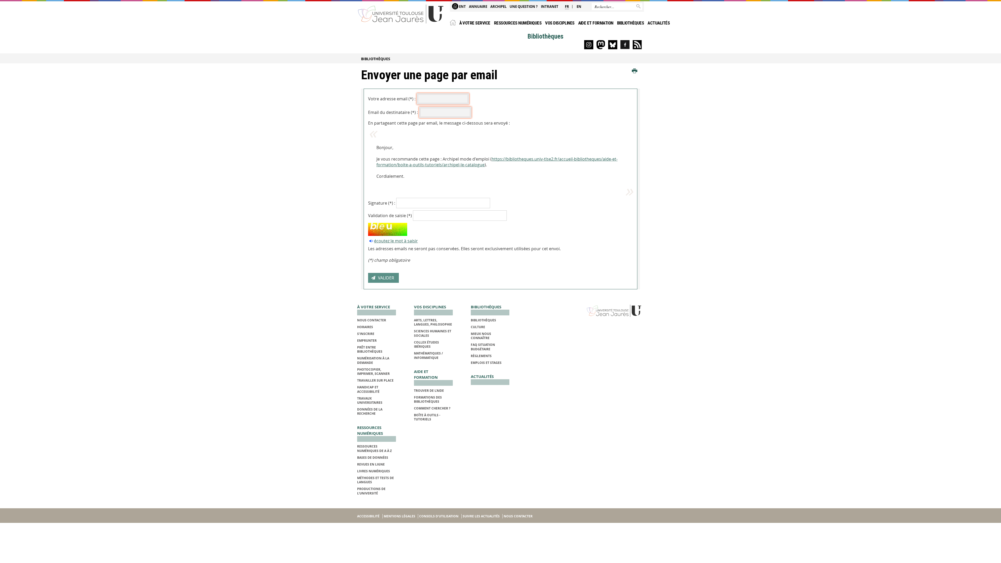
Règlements (481, 356)
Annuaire (478, 6)
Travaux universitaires (369, 400)
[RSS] (637, 44)
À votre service (474, 23)
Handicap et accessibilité (368, 389)
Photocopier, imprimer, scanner (373, 371)
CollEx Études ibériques (426, 344)
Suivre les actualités (481, 516)
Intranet (549, 6)
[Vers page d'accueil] (401, 13)
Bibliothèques (630, 23)
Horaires (365, 327)
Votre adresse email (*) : (392, 99)
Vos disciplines (559, 23)
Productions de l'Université (371, 491)
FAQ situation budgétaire (483, 346)
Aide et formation (595, 23)
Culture (478, 327)
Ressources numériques (517, 23)
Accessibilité (368, 516)
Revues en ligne (371, 464)
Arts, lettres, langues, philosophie (433, 322)
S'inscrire (365, 334)
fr (567, 6)
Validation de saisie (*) (390, 215)
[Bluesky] (612, 44)
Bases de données (372, 457)
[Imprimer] (634, 71)
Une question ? (524, 6)
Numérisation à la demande (373, 360)
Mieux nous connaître (481, 336)
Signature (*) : (381, 203)
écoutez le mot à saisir (396, 241)
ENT (462, 6)
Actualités (659, 23)
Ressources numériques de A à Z (374, 448)
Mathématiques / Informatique (428, 355)
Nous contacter (371, 320)
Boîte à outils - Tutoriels (427, 417)
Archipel (498, 6)
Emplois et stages (486, 362)
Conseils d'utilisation (439, 516)
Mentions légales (399, 516)
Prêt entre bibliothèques (369, 349)
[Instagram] (588, 44)
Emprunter (367, 340)
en (579, 6)
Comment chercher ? (432, 408)
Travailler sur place (375, 380)
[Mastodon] (600, 44)
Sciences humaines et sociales (432, 333)
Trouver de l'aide (429, 390)
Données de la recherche (369, 411)
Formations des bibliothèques (428, 399)
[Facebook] (625, 44)
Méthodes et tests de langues (375, 480)
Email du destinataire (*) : (393, 112)
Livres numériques (373, 471)
